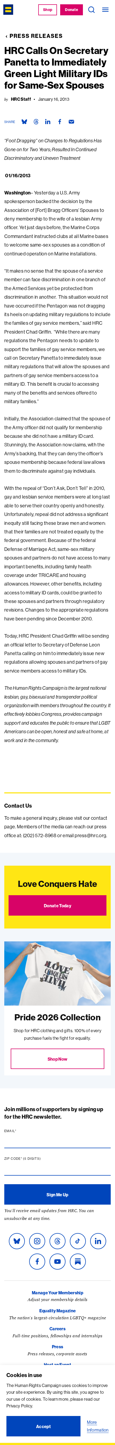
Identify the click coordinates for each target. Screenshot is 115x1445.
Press (57, 1346)
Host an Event (57, 1364)
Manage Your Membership (57, 1292)
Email (20, 1131)
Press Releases (36, 35)
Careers (57, 1328)
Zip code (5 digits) (33, 1159)
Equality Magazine (57, 1310)
